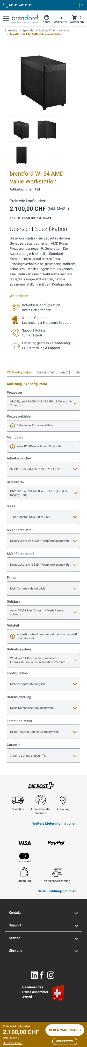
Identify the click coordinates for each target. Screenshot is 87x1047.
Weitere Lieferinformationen (54, 823)
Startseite (11, 30)
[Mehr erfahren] (12, 425)
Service (14, 938)
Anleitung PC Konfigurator (27, 384)
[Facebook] (41, 975)
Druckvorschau (12, 1043)
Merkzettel (65, 1041)
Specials (27, 30)
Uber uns (15, 950)
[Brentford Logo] (25, 18)
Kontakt (15, 912)
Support (15, 925)
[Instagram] (50, 975)
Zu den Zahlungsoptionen (56, 891)
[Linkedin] (34, 975)
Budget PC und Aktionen (55, 30)
